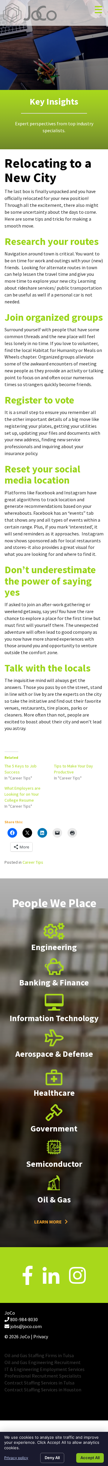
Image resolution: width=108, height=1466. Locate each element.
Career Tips (32, 862)
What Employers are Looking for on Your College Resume (22, 794)
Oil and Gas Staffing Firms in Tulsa (39, 1355)
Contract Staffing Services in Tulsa (39, 1383)
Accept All (90, 1457)
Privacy (40, 1336)
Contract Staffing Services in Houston (42, 1390)
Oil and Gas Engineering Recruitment (42, 1362)
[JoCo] (30, 13)
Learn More (48, 1222)
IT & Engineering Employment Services (44, 1369)
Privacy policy (16, 1458)
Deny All (52, 1457)
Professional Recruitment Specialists (42, 1376)
